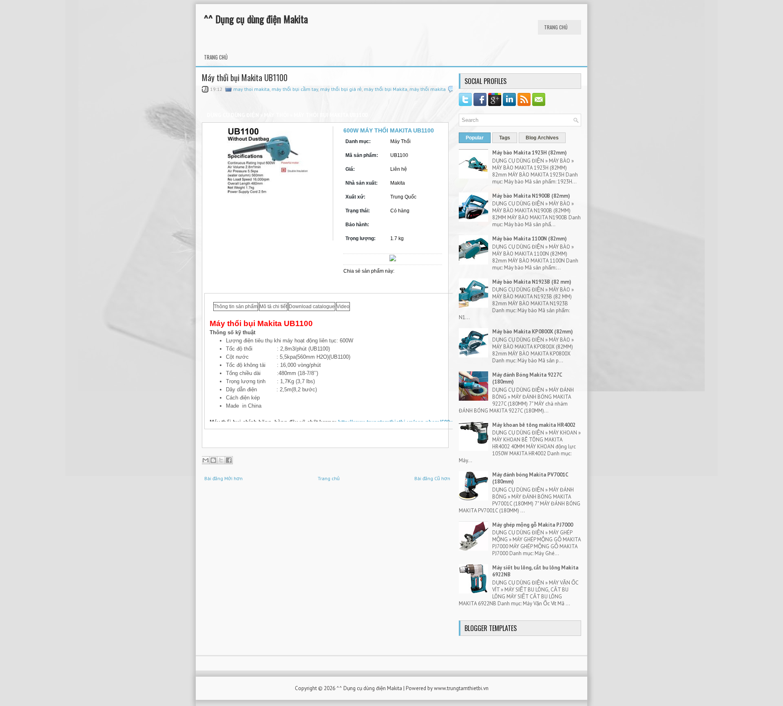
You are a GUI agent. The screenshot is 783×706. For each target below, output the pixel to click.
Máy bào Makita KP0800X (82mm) (532, 331)
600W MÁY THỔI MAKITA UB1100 (388, 130)
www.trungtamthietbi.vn (461, 688)
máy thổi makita (427, 89)
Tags (504, 138)
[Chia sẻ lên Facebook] (229, 460)
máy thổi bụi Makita (385, 89)
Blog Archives (542, 138)
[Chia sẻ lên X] (221, 460)
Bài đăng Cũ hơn (432, 478)
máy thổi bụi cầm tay (295, 89)
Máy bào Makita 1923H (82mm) (529, 152)
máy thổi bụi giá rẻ (341, 89)
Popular (475, 138)
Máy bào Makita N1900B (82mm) (531, 195)
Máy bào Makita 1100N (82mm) (529, 238)
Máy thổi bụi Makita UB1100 (245, 77)
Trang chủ (556, 27)
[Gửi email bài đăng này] (205, 460)
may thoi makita (251, 89)
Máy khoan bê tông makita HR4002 (533, 424)
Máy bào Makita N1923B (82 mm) (531, 281)
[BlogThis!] (213, 460)
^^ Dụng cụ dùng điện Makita (256, 18)
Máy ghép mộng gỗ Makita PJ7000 (532, 524)
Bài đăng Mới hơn (223, 478)
